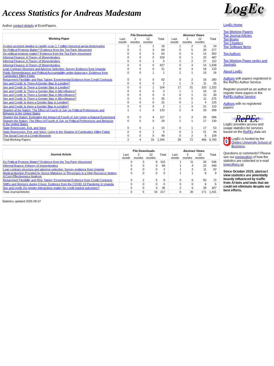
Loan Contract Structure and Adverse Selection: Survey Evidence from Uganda (54, 68)
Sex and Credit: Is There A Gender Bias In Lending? (36, 83)
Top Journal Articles (237, 36)
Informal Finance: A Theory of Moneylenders (31, 57)
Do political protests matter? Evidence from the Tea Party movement (47, 53)
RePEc (248, 132)
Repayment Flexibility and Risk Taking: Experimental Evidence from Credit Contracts (57, 79)
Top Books (231, 39)
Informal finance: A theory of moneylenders (30, 165)
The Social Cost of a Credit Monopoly (27, 135)
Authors (229, 78)
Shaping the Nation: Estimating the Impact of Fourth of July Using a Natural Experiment (59, 117)
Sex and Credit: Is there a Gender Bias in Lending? (36, 102)
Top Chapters (233, 43)
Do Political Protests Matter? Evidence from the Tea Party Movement (47, 49)
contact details (23, 26)
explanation (243, 157)
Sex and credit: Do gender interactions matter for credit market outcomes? (51, 187)
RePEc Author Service (239, 97)
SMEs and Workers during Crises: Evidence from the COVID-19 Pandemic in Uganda (58, 184)
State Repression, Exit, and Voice (24, 127)
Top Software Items (237, 47)
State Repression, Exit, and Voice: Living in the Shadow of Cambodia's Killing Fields (56, 131)
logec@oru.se (233, 164)
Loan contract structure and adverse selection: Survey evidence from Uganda (53, 169)
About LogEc (232, 71)
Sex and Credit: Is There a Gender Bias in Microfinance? (39, 91)
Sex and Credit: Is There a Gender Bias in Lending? (36, 87)
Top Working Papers (238, 32)
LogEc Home (232, 25)
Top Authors (232, 54)
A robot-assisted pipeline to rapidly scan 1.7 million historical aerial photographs (54, 46)
